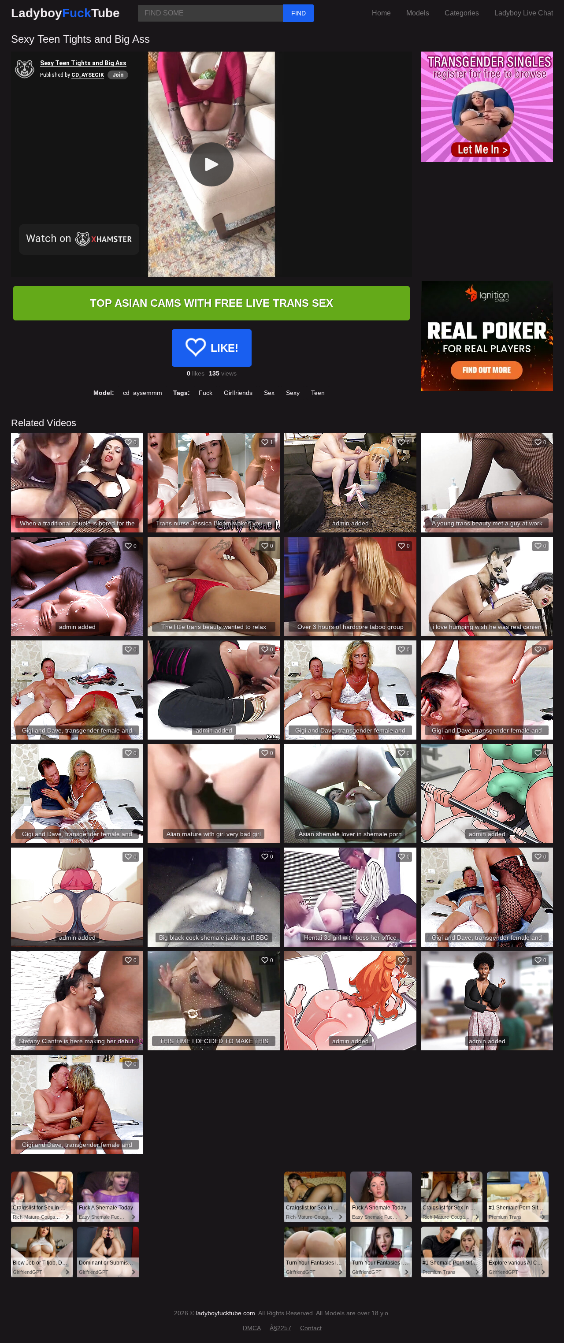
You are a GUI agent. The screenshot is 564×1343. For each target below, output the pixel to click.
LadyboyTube (65, 13)
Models (417, 13)
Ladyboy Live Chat (523, 13)
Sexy (293, 392)
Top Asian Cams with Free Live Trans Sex (211, 303)
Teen (318, 392)
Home (381, 13)
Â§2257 (280, 1328)
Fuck (205, 392)
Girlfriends (238, 392)
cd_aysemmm (142, 392)
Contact (311, 1328)
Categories (462, 13)
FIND (298, 13)
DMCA (252, 1328)
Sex (269, 392)
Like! (224, 348)
